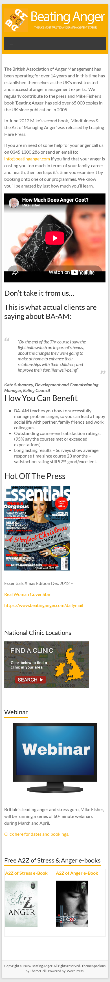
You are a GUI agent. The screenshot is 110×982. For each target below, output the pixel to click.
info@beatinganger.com (27, 158)
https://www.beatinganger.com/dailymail (43, 605)
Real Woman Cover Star (27, 594)
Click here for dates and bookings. (36, 834)
